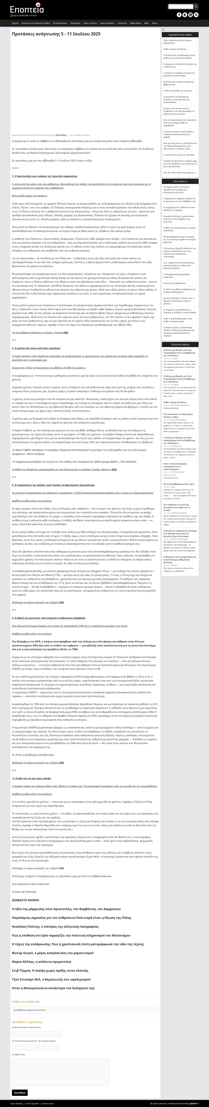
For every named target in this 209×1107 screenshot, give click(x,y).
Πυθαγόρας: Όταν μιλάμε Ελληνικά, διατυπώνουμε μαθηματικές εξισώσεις (179, 559)
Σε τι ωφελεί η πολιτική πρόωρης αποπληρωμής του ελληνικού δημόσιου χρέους (178, 265)
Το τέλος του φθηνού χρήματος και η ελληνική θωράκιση (179, 290)
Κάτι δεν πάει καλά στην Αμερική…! (179, 172)
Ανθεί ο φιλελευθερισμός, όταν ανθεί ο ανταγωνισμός (177, 320)
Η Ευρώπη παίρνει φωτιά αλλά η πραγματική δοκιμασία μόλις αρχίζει (178, 134)
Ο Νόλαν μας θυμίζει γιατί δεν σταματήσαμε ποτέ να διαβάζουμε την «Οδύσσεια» (179, 353)
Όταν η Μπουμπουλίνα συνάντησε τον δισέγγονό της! (53, 988)
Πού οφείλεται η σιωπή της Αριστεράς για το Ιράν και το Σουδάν (176, 507)
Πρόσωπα (122, 23)
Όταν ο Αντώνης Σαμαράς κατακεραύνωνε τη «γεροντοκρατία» (175, 466)
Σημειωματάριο (107, 23)
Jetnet (193, 1103)
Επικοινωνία (48, 1103)
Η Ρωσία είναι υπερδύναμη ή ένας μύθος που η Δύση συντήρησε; (179, 56)
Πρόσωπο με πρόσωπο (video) (36, 23)
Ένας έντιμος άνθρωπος (174, 283)
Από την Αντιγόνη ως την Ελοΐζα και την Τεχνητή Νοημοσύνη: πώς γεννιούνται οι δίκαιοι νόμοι (180, 146)
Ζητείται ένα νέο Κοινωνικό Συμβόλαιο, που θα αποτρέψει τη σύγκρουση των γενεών (178, 111)
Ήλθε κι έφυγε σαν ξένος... (175, 49)
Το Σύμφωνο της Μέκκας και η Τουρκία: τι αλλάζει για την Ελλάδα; (179, 311)
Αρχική (15, 23)
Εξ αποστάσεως (60, 23)
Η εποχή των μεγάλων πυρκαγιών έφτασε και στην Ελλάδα (179, 74)
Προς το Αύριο (90, 23)
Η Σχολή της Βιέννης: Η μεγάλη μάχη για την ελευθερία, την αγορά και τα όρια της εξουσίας (180, 163)
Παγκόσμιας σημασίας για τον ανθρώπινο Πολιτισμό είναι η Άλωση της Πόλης (71, 918)
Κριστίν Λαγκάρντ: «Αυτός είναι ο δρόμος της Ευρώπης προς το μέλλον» (178, 301)
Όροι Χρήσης (16, 1103)
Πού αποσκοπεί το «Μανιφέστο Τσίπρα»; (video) (178, 415)
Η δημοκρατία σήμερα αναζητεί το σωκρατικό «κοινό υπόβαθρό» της (179, 200)
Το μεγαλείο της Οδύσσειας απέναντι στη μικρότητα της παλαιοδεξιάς (176, 99)
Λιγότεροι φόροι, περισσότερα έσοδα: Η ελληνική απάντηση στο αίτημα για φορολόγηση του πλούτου (178, 331)
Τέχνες (155, 23)
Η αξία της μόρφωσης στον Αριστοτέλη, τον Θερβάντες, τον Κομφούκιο (66, 909)
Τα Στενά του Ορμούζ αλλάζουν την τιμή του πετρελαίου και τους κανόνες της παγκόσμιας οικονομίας (179, 252)
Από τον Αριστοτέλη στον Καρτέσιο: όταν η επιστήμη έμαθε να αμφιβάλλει (180, 123)
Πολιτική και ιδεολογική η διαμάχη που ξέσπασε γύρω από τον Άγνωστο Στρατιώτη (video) (180, 533)
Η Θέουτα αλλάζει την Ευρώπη (177, 90)
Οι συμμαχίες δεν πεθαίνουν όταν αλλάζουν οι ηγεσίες (179, 208)
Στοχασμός (75, 23)
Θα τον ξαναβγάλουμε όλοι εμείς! (178, 484)
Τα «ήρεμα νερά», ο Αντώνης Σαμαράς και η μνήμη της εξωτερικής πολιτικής (176, 189)
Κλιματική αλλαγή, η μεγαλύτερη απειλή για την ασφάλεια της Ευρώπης (178, 219)
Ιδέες (146, 23)
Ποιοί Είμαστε (32, 1103)
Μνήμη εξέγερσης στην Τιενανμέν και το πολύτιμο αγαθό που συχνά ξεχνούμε (179, 239)
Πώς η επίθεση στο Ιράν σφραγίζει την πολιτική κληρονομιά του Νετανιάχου (71, 935)
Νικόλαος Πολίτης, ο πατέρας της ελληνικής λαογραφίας (55, 926)
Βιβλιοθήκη (135, 23)
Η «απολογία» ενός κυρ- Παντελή (178, 154)
